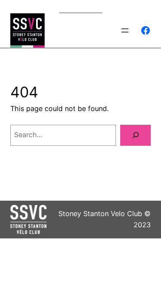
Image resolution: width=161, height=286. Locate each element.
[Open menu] (125, 30)
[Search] (135, 135)
